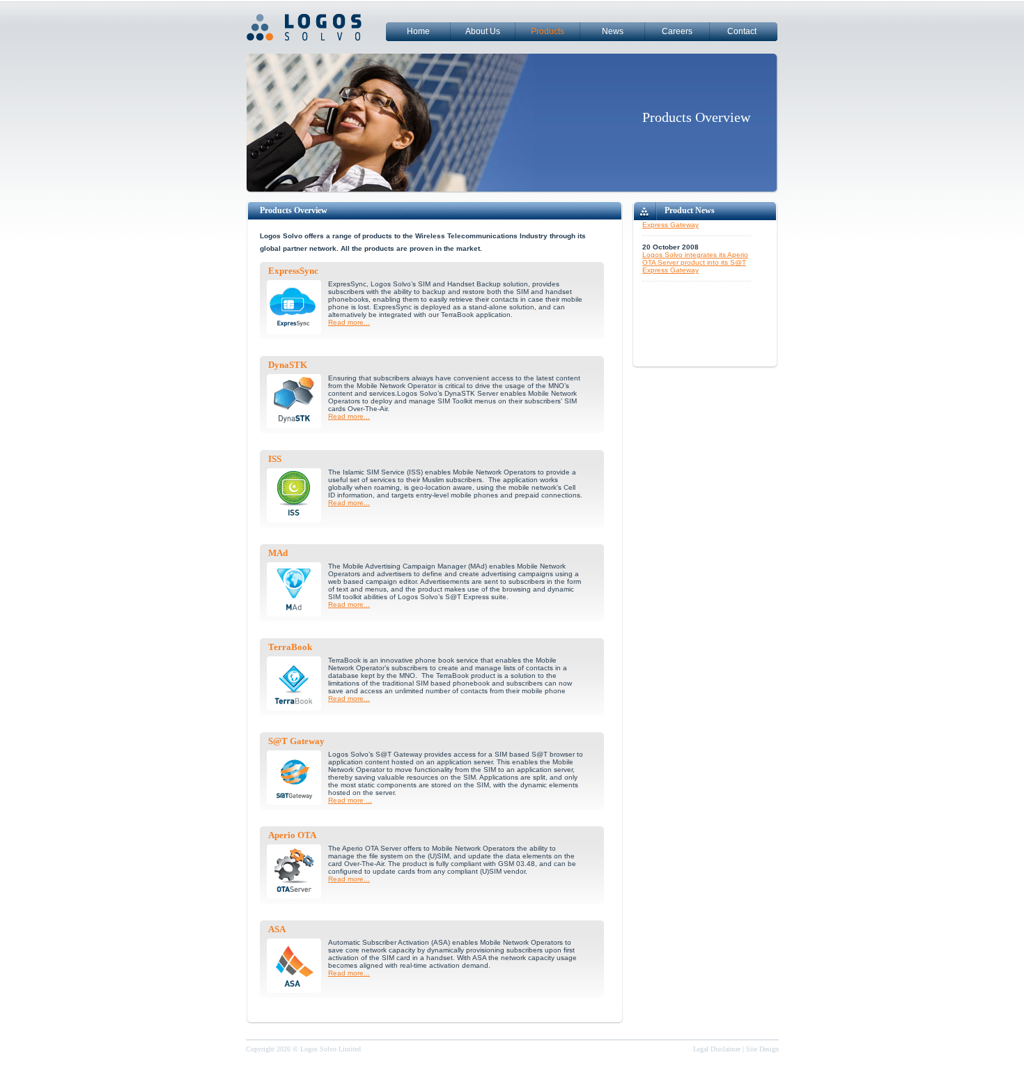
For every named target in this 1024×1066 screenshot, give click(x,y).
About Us (482, 31)
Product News (690, 210)
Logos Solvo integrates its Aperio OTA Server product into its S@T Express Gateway (695, 253)
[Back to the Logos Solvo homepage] (316, 43)
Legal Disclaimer (716, 1049)
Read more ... (350, 800)
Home (418, 31)
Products (547, 31)
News (612, 31)
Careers (677, 31)
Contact (742, 31)
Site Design (762, 1049)
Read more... (349, 322)
